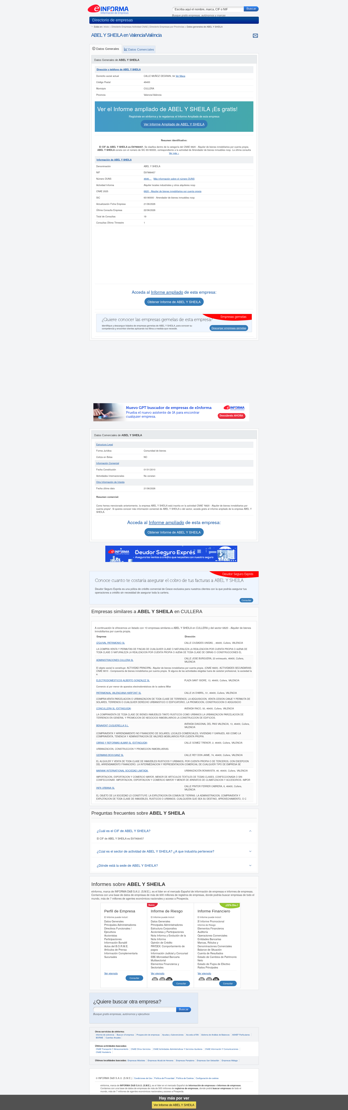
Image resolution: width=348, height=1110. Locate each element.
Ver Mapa (180, 76)
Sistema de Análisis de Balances (215, 1034)
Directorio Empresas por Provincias (167, 26)
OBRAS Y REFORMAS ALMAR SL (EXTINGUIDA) (121, 742)
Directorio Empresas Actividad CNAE (129, 26)
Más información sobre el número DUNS (174, 178)
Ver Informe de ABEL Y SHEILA (174, 1105)
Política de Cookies (185, 1078)
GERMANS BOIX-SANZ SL (110, 755)
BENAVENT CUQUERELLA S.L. (112, 725)
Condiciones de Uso (143, 1078)
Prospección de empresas (148, 1034)
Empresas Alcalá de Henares (160, 1060)
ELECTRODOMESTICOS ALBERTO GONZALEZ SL (123, 680)
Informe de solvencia (105, 1034)
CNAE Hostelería (103, 1052)
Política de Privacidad (164, 1078)
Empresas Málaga (230, 1060)
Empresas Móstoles (136, 1060)
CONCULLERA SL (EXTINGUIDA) (113, 708)
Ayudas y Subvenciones (173, 1034)
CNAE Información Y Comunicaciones (221, 1048)
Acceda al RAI (192, 1034)
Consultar (134, 977)
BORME (99, 1037)
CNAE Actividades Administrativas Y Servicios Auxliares (177, 1048)
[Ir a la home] (108, 8)
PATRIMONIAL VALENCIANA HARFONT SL (118, 692)
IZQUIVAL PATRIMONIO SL (110, 642)
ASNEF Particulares (241, 1034)
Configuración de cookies (207, 1078)
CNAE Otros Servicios (141, 1048)
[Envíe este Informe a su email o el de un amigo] (255, 35)
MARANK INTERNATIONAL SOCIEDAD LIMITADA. (122, 770)
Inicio (106, 26)
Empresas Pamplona (185, 1060)
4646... (148, 178)
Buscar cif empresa (125, 1034)
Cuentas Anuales (113, 1037)
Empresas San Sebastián (208, 1060)
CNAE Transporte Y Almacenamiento (112, 1048)
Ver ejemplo (111, 973)
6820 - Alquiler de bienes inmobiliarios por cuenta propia (172, 191)
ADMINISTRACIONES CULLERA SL (114, 660)
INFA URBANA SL (105, 787)
